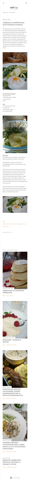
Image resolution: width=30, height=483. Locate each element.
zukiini (7, 226)
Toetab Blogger (16, 477)
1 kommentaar (9, 295)
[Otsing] (26, 2)
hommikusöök (12, 224)
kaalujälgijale (19, 224)
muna (24, 224)
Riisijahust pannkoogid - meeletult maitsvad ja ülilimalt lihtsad (12, 462)
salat (4, 226)
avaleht (5, 12)
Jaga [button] (4, 221)
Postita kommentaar (11, 345)
